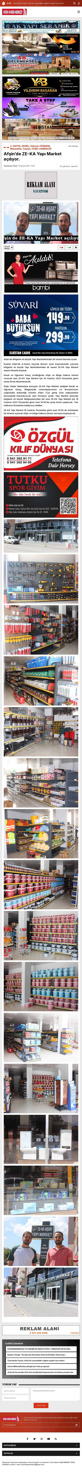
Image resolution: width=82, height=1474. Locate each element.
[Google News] (68, 166)
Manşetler (15, 148)
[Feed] (55, 1439)
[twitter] (34, 1439)
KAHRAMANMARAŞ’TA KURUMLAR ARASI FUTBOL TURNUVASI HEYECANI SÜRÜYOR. (38, 1349)
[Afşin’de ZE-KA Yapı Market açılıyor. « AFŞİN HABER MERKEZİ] (14, 12)
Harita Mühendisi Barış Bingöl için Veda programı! (28, 1366)
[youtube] (48, 1439)
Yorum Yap (41, 1405)
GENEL (25, 146)
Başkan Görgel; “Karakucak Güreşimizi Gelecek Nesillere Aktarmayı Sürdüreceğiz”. (36, 1355)
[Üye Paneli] (78, 3)
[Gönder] (77, 1425)
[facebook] (27, 1439)
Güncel (34, 146)
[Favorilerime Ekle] (76, 247)
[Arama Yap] (73, 3)
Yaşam (26, 148)
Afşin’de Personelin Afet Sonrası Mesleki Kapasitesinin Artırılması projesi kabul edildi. (40, 1372)
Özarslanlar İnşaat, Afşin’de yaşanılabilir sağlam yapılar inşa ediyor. (36, 1361)
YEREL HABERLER (41, 148)
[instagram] (41, 1439)
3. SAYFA (15, 146)
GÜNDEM (44, 146)
